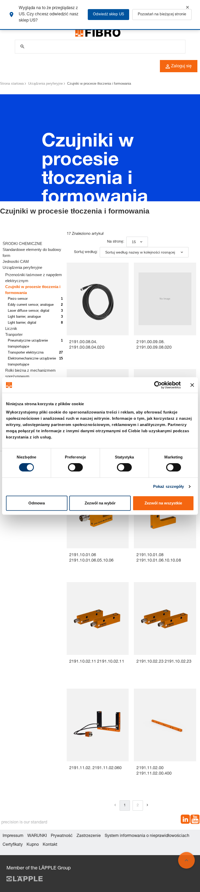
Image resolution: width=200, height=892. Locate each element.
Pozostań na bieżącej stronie (162, 14)
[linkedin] (185, 820)
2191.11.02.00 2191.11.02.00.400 (154, 771)
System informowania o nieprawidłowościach (147, 836)
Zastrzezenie (89, 836)
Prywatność (62, 836)
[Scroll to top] (186, 860)
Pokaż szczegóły (168, 486)
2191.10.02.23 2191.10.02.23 (163, 662)
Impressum (13, 836)
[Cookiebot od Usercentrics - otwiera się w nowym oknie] (158, 385)
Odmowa (36, 503)
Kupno (33, 845)
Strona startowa (12, 83)
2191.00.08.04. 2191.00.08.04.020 (86, 345)
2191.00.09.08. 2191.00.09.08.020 (154, 345)
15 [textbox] (134, 242)
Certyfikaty (13, 845)
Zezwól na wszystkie (163, 503)
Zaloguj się (181, 66)
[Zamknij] (187, 7)
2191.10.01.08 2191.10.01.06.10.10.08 (158, 558)
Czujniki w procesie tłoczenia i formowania (99, 83)
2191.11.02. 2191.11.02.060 (95, 768)
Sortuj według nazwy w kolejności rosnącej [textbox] (140, 252)
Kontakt (50, 845)
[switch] (75, 467)
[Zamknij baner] (192, 385)
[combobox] (137, 242)
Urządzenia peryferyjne (45, 83)
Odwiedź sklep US (108, 14)
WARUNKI (37, 836)
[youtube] (194, 820)
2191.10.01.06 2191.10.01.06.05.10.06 (91, 558)
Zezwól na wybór (100, 503)
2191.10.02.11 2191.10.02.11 (96, 662)
